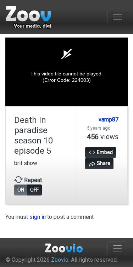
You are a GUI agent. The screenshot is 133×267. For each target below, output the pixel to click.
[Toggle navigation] (117, 17)
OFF (34, 190)
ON (20, 190)
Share (103, 163)
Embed (104, 152)
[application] (66, 72)
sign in (37, 217)
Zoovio (59, 259)
